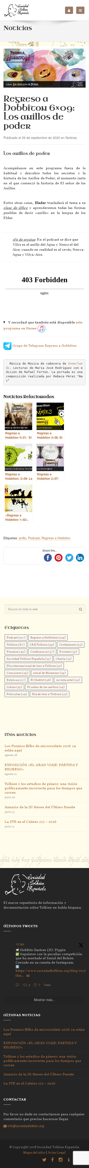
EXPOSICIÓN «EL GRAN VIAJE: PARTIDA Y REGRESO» (41, 767)
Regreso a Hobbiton (56, 538)
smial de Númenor (49, 673)
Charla (63, 659)
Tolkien (16, 644)
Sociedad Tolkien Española (29, 659)
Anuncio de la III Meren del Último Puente (40, 807)
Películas (17, 694)
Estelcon (16, 680)
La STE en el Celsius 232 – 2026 (31, 821)
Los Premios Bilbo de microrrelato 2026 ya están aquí (40, 748)
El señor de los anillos (46, 687)
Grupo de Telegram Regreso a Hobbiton (44, 345)
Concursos (17, 673)
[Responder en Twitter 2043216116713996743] (18, 985)
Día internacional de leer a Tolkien (34, 666)
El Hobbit (41, 680)
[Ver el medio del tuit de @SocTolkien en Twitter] (28, 975)
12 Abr (20, 944)
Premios (16, 652)
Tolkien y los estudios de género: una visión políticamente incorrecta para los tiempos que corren (43, 788)
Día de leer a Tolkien (49, 694)
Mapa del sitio (34, 1152)
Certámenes (70, 644)
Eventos (68, 652)
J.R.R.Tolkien (42, 644)
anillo (22, 538)
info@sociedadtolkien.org (25, 1126)
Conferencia (42, 652)
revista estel (68, 680)
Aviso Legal (57, 1152)
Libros (14, 687)
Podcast (34, 538)
